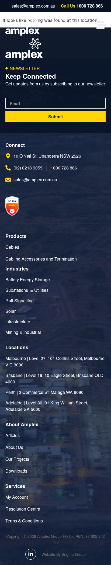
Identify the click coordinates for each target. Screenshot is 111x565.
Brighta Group (74, 554)
